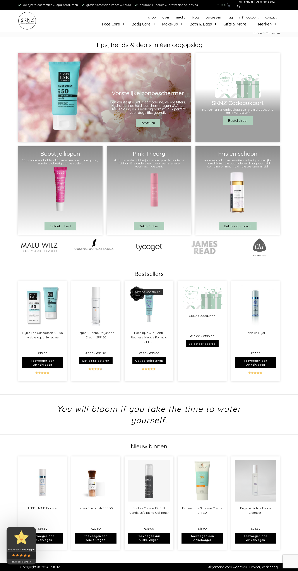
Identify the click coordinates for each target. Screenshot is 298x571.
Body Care (141, 24)
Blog (195, 17)
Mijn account (249, 17)
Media (180, 17)
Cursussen (213, 17)
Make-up (170, 24)
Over (166, 17)
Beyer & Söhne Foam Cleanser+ (255, 510)
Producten (273, 33)
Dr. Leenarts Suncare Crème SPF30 (202, 510)
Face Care (111, 24)
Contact (271, 17)
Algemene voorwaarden (227, 567)
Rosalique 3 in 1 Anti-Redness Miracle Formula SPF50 (149, 337)
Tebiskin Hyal (255, 333)
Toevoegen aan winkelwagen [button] (42, 362)
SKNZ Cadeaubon (202, 316)
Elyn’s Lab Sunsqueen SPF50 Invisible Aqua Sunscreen (42, 335)
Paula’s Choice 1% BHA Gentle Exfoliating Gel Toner (149, 510)
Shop (152, 17)
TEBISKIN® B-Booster (42, 508)
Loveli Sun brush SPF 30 (96, 508)
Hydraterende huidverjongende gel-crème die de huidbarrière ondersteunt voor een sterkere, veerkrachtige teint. (149, 163)
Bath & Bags (201, 24)
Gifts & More (234, 24)
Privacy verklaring (263, 567)
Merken (265, 24)
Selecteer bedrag (202, 343)
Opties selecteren (96, 360)
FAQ (230, 17)
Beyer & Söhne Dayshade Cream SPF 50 (95, 335)
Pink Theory (149, 153)
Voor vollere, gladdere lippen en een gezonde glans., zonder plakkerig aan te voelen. (60, 161)
